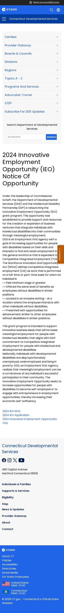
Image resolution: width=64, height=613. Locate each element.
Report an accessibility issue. (46, 2)
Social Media (10, 573)
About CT (8, 556)
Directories (9, 568)
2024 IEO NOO (11, 411)
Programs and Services (22, 86)
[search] (52, 10)
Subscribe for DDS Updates (25, 111)
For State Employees (15, 577)
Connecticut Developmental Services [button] (18, 19)
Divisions (11, 62)
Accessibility (10, 564)
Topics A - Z (13, 78)
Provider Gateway (18, 45)
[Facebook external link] (4, 460)
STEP (8, 103)
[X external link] (15, 460)
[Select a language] (59, 10)
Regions (10, 70)
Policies (6, 560)
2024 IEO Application (15, 415)
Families (11, 37)
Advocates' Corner (18, 95)
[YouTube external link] (21, 460)
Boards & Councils (18, 53)
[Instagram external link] (9, 460)
